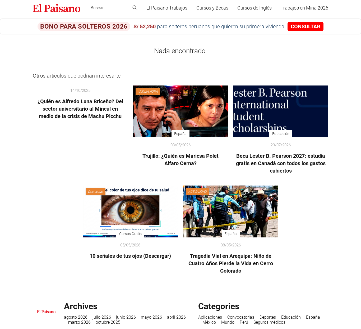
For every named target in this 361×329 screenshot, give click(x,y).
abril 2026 (176, 317)
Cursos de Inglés (254, 8)
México (209, 322)
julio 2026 (101, 317)
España (313, 317)
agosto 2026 (75, 317)
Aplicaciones (210, 317)
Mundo (227, 322)
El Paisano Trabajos (166, 8)
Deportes (268, 317)
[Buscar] (134, 7)
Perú (244, 322)
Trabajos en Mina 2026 (304, 8)
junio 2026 (126, 317)
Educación (291, 317)
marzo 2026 (79, 322)
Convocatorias (240, 317)
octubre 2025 (108, 322)
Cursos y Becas (212, 8)
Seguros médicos (269, 322)
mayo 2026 (151, 317)
